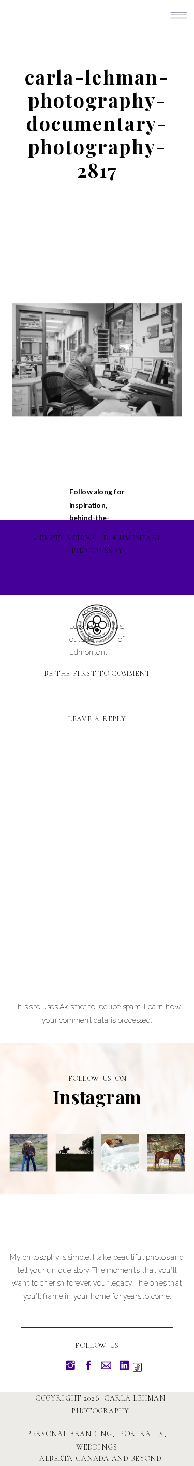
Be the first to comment (97, 673)
